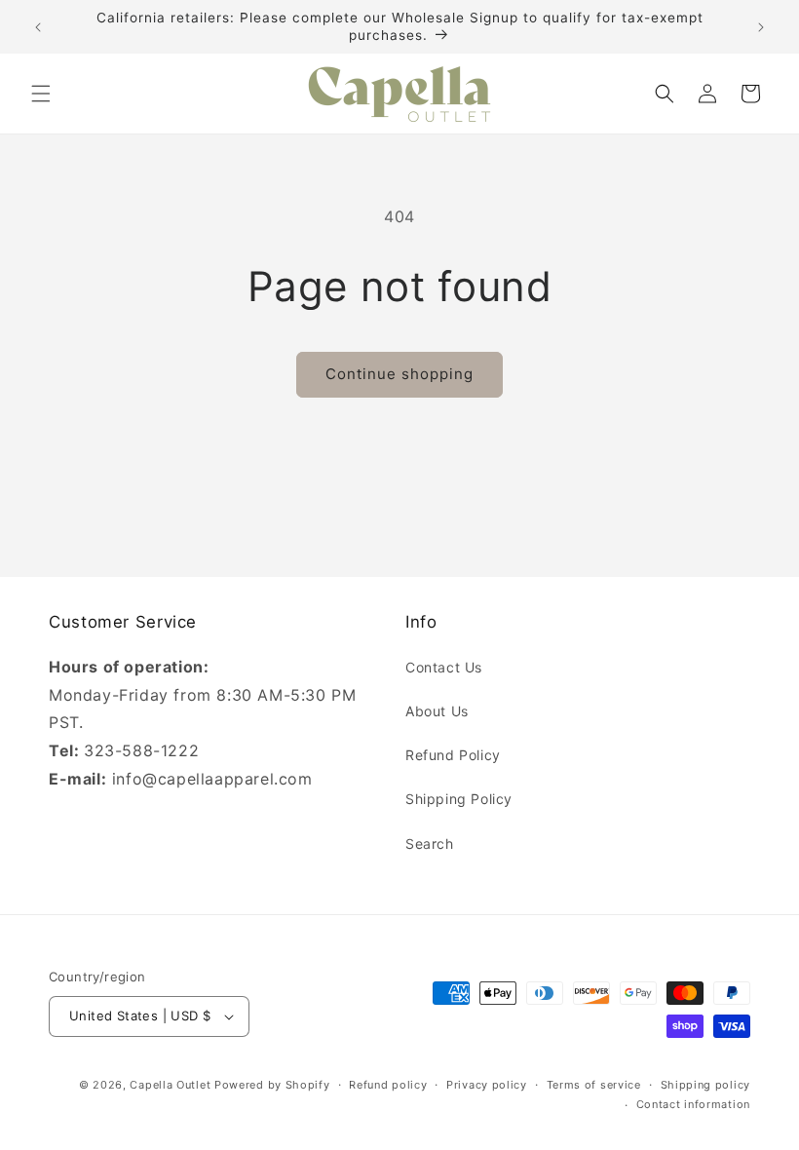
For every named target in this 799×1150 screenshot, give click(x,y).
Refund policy (388, 1085)
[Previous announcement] (38, 27)
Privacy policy (486, 1085)
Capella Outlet (170, 1085)
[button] (40, 93)
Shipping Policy (459, 798)
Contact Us (443, 667)
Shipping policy (706, 1085)
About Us (437, 711)
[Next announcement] (761, 27)
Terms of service (594, 1085)
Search (429, 843)
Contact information (693, 1104)
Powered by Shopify (272, 1085)
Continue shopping (399, 373)
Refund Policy (453, 755)
